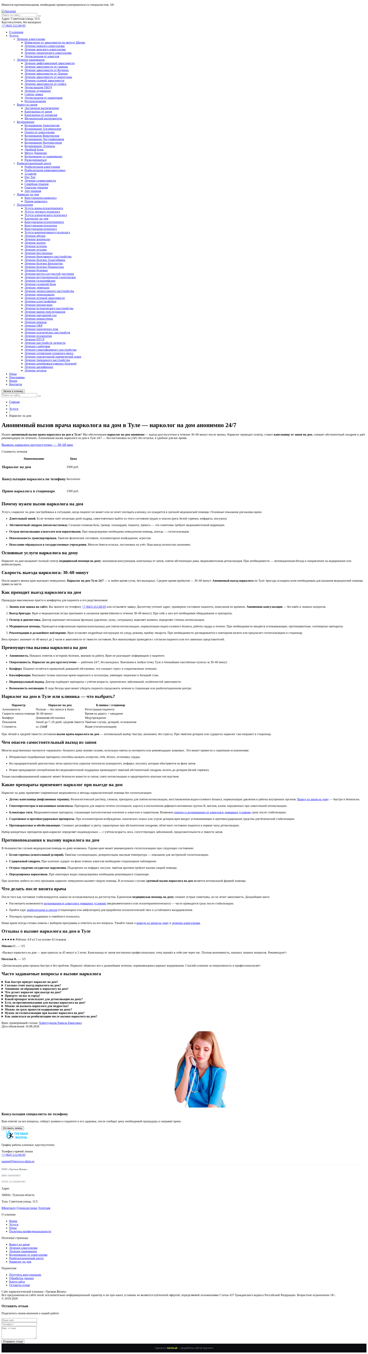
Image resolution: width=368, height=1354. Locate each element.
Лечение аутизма (36, 249)
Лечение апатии (35, 242)
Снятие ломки (34, 94)
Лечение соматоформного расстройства (50, 349)
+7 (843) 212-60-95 (13, 25)
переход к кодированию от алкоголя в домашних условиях (212, 812)
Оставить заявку (12, 1128)
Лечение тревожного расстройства (47, 360)
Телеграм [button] (44, 1208)
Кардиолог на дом (36, 218)
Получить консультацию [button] (25, 1274)
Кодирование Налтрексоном (43, 142)
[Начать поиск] (39, 15)
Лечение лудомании (38, 90)
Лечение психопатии (38, 336)
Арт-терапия (33, 191)
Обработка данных (21, 1278)
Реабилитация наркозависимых (45, 170)
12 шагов (30, 173)
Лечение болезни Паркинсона (44, 266)
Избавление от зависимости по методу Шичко (55, 42)
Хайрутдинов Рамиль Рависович (60, 1023)
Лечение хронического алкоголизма (48, 52)
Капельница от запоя (38, 111)
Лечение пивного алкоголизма (45, 46)
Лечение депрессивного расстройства (49, 291)
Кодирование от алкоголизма (28, 1254)
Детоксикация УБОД (38, 87)
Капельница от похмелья (41, 115)
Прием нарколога (36, 201)
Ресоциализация (35, 101)
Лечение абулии (35, 235)
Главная (14, 402)
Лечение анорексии (37, 239)
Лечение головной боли (40, 284)
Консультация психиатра (41, 225)
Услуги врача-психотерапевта (44, 208)
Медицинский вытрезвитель (43, 118)
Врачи (13, 380)
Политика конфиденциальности (30, 1231)
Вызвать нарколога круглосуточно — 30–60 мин (37, 445)
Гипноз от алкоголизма (40, 132)
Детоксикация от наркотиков (43, 97)
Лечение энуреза (35, 370)
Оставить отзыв (19, 1285)
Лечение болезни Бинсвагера (44, 263)
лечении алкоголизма (186, 923)
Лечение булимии (36, 270)
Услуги (13, 35)
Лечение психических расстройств (47, 332)
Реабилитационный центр (34, 163)
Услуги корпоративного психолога (47, 232)
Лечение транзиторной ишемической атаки (53, 356)
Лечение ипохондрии (39, 304)
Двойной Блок (34, 149)
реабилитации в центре (42, 910)
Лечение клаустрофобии (40, 301)
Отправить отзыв (13, 1341)
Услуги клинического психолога (46, 215)
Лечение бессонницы (39, 253)
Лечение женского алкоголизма (45, 49)
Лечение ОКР (34, 325)
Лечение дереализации (39, 294)
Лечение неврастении (39, 318)
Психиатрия (25, 204)
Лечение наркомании (31, 59)
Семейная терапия (36, 184)
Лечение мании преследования (45, 311)
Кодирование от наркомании (43, 156)
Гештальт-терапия (36, 187)
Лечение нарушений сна (41, 315)
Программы (17, 377)
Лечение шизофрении (39, 367)
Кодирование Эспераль (40, 146)
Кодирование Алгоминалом (43, 128)
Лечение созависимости (40, 180)
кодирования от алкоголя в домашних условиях (75, 903)
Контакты (15, 384)
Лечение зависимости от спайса (45, 84)
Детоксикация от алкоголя (42, 56)
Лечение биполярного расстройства (48, 256)
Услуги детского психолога (42, 211)
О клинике (16, 32)
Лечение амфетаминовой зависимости (50, 63)
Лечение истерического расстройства (49, 308)
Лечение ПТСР (34, 339)
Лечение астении (36, 246)
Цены (13, 374)
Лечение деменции (37, 287)
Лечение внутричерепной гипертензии (50, 277)
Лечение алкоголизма (31, 39)
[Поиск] (39, 396)
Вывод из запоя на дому (313, 799)
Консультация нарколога (41, 197)
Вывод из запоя (27, 104)
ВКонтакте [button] (9, 1208)
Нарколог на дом (28, 194)
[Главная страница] (9, 11)
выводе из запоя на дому (152, 923)
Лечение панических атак (41, 329)
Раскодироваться (35, 159)
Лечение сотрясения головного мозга (49, 353)
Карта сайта (17, 1281)
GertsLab (172, 1348)
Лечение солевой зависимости (44, 80)
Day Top (30, 177)
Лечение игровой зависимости (45, 298)
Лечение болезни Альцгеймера (45, 260)
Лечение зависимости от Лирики (46, 73)
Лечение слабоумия (37, 346)
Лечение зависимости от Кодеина (47, 70)
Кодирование (25, 122)
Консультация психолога (41, 229)
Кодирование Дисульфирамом (44, 139)
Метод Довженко (36, 153)
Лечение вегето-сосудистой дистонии (49, 273)
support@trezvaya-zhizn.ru (18, 1161)
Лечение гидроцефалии (40, 280)
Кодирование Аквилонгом (42, 125)
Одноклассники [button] (26, 1208)
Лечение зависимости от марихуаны (48, 77)
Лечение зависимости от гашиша (46, 66)
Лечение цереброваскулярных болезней (50, 363)
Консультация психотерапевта (44, 222)
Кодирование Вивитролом (42, 135)
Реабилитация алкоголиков (42, 166)
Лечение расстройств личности (45, 342)
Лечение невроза (36, 322)
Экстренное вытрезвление (42, 108)
